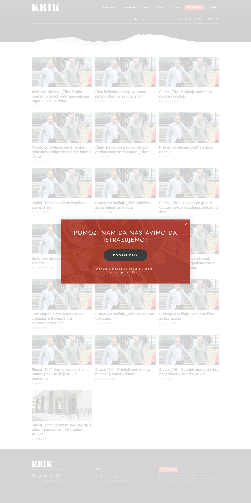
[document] (125, 251)
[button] (185, 224)
